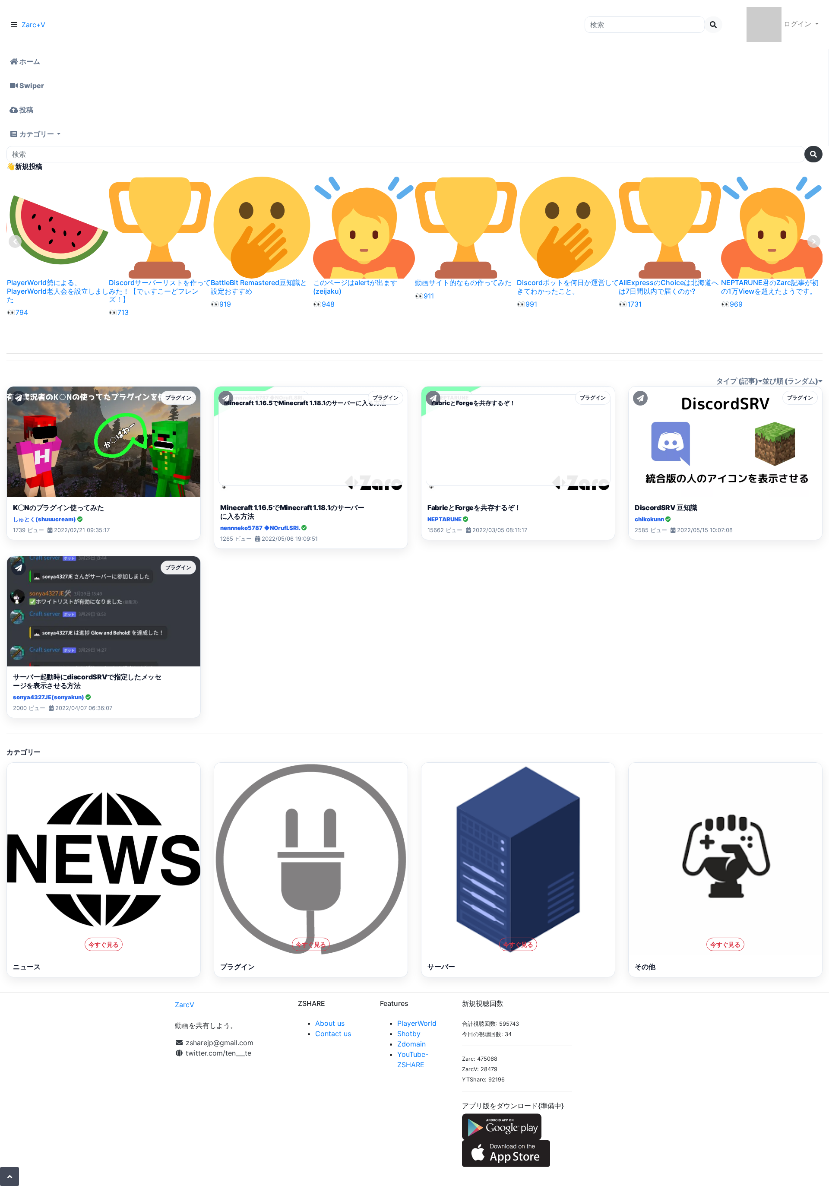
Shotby (409, 1033)
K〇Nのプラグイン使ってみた (58, 507)
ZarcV (184, 1004)
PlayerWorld (417, 1023)
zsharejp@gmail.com (219, 1042)
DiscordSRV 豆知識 (666, 507)
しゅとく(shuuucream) (45, 519)
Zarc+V (33, 24)
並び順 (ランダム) (790, 381)
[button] (414, 133)
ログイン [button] (797, 23)
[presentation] (15, 241)
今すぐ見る (104, 944)
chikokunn (650, 519)
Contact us (333, 1033)
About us (330, 1023)
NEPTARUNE (445, 519)
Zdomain (411, 1044)
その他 (645, 966)
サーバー (441, 966)
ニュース (27, 966)
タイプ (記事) (737, 381)
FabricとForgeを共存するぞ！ (474, 507)
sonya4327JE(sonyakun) (49, 697)
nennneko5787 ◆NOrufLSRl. (260, 527)
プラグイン (237, 966)
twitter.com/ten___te (217, 1053)
